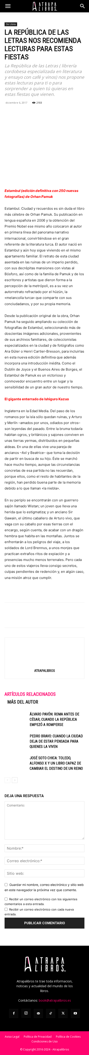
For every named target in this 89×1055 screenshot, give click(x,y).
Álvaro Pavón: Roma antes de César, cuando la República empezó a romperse (54, 719)
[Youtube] (75, 1013)
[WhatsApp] (30, 113)
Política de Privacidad (38, 1037)
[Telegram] (51, 113)
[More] (62, 113)
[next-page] (15, 780)
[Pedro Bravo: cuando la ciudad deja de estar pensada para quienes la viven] (16, 741)
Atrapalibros (44, 671)
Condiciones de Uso (44, 1041)
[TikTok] (50, 1013)
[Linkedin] (40, 113)
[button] (7, 6)
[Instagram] (26, 1013)
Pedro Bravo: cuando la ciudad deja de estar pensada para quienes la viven (56, 741)
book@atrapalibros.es (55, 1000)
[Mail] (38, 1013)
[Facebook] (9, 113)
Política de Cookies (68, 1037)
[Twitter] (19, 113)
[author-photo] (44, 664)
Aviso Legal (12, 1037)
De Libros (11, 24)
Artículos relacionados (30, 694)
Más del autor (22, 702)
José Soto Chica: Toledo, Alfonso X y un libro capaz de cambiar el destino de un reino (56, 763)
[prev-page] (7, 780)
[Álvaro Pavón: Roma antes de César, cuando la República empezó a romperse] (16, 719)
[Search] (82, 6)
